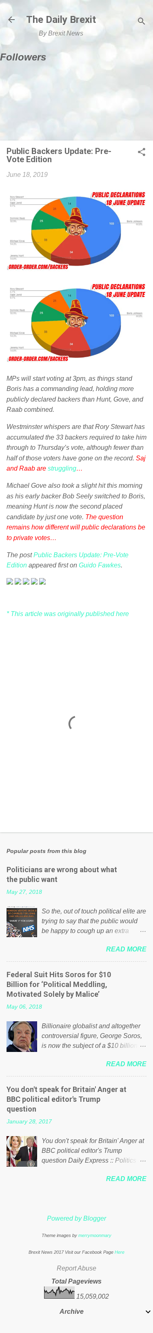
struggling (62, 468)
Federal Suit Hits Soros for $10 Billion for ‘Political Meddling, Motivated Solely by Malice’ (59, 984)
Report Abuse (76, 1268)
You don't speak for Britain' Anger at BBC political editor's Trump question (66, 1099)
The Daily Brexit (61, 19)
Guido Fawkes (100, 565)
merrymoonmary (94, 1235)
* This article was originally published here (68, 613)
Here (119, 1252)
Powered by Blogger (76, 1218)
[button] (141, 153)
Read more (126, 949)
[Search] (141, 22)
